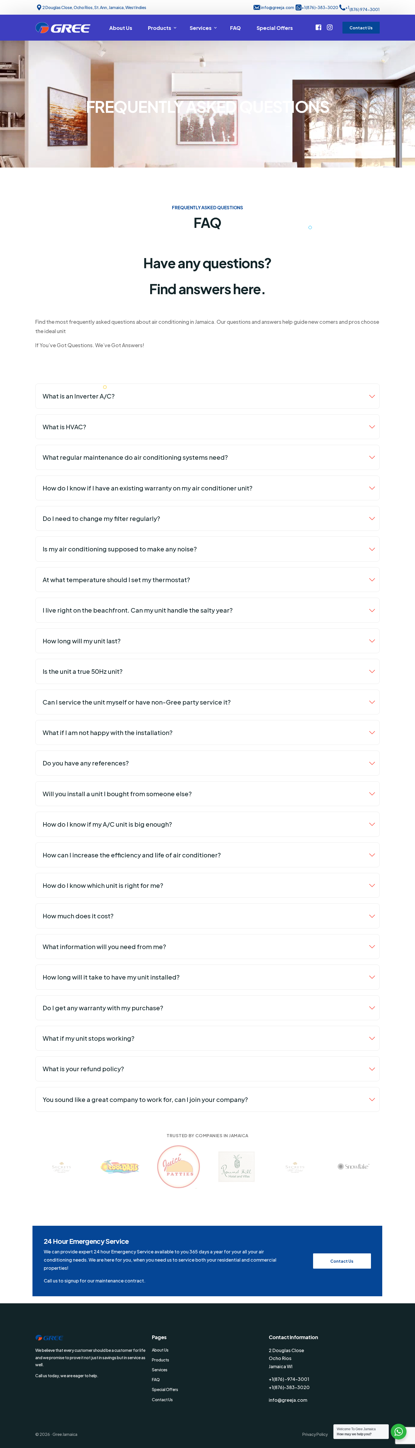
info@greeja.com (277, 7)
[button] (342, 1261)
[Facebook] (318, 27)
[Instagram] (329, 27)
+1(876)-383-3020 (320, 7)
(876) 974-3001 (365, 9)
